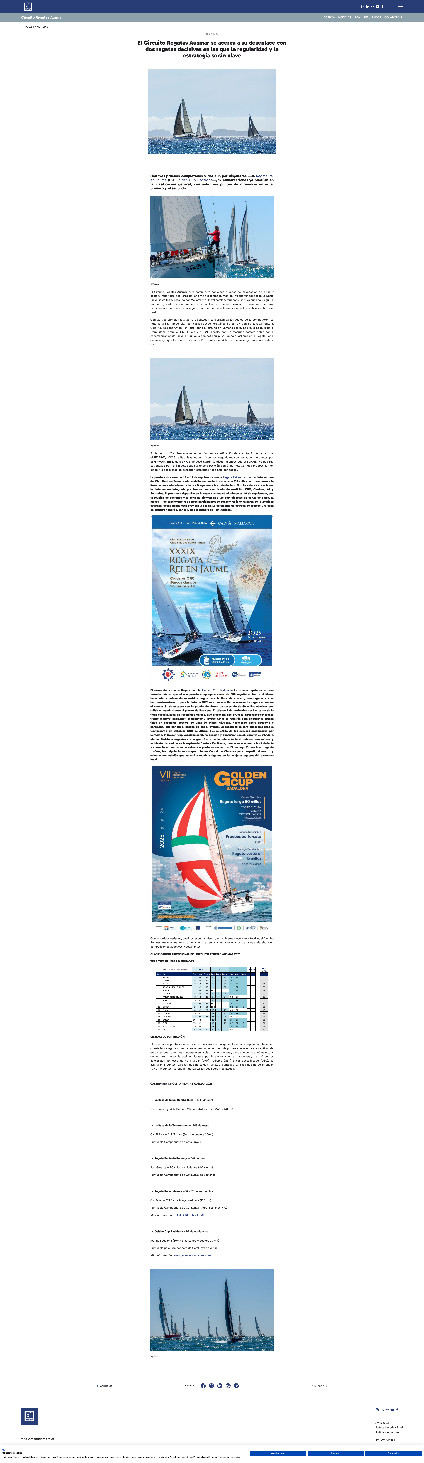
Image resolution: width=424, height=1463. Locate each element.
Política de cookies (387, 1432)
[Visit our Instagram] (362, 6)
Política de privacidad (389, 1427)
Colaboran (393, 17)
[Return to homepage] (27, 6)
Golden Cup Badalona (194, 180)
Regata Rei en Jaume (237, 477)
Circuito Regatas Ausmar (42, 17)
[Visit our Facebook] (382, 6)
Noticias (344, 17)
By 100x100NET (385, 1439)
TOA (357, 17)
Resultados (372, 17)
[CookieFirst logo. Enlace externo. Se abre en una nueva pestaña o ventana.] (3, 1449)
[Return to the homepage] (29, 1416)
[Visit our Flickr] (372, 6)
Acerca (329, 17)
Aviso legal (382, 1422)
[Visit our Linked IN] (367, 6)
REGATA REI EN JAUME (189, 1215)
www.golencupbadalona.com (192, 1255)
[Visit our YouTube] (377, 6)
